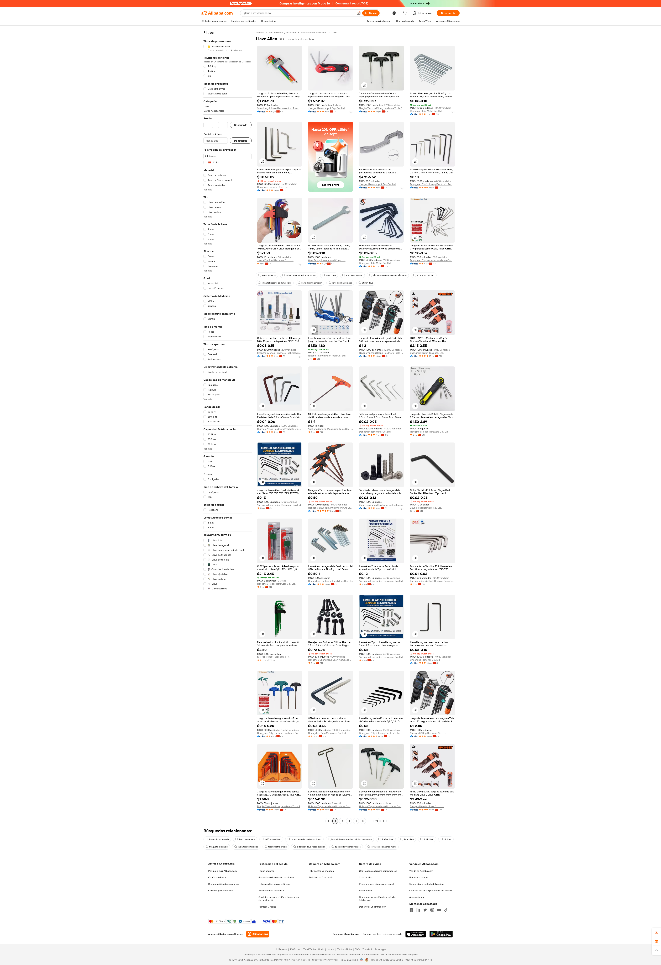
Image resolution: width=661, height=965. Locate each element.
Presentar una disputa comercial (376, 884)
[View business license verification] (361, 960)
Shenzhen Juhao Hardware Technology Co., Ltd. (279, 352)
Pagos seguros (266, 871)
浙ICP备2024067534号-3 (418, 959)
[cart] (405, 13)
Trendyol (367, 949)
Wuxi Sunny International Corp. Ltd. (326, 260)
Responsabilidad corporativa (223, 884)
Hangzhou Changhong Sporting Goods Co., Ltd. (330, 659)
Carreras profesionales (220, 890)
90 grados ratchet (425, 275)
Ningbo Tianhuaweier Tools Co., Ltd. (327, 355)
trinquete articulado (219, 839)
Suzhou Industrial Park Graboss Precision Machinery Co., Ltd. (432, 581)
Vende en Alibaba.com (421, 871)
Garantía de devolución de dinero (276, 877)
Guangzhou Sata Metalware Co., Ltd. (327, 733)
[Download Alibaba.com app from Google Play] (441, 934)
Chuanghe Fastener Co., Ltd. (272, 187)
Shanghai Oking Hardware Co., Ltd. (428, 733)
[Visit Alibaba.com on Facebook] (411, 910)
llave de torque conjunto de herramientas (351, 839)
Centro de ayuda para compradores (378, 871)
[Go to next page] (383, 821)
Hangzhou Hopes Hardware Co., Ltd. (429, 431)
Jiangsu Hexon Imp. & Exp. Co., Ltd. (326, 108)
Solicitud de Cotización (321, 877)
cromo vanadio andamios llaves (306, 839)
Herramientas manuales (313, 32)
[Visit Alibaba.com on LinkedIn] (418, 910)
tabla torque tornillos (248, 847)
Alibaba (260, 32)
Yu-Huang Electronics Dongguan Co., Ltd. (279, 505)
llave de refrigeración (311, 283)
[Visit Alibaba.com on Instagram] (432, 910)
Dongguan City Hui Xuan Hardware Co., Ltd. (432, 260)
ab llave (447, 839)
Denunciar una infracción (372, 906)
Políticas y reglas (267, 906)
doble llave (429, 839)
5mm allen (408, 839)
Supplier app (351, 934)
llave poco (331, 275)
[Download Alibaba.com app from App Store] (415, 934)
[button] (359, 13)
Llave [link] (334, 32)
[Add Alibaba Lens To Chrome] (257, 934)
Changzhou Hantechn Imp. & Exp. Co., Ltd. (330, 581)
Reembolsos (366, 890)
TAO (357, 949)
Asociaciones (416, 897)
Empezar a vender (418, 877)
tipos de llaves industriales (348, 847)
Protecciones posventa (271, 890)
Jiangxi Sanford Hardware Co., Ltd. (275, 260)
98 (376, 821)
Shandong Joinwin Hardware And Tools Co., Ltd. (279, 108)
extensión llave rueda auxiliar (311, 847)
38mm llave (367, 283)
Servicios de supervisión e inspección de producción (279, 899)
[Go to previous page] (328, 821)
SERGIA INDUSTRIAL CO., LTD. (273, 657)
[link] (656, 932)
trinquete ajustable (218, 847)
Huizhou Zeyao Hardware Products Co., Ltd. (279, 429)
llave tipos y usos (247, 839)
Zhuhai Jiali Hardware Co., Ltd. (426, 507)
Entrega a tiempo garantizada (274, 884)
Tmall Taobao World (313, 949)
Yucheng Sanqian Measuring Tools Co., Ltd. (330, 429)
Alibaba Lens (224, 934)
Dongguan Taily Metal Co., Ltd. (426, 111)
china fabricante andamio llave (276, 283)
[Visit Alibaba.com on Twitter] (425, 910)
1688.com (295, 949)
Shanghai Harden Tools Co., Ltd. (427, 352)
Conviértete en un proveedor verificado (430, 890)
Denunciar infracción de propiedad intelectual (377, 899)
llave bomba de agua (342, 283)
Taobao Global (344, 949)
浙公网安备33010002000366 (387, 959)
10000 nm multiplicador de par (301, 275)
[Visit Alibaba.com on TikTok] (446, 910)
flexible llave (388, 839)
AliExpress (281, 949)
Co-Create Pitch (217, 877)
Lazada (330, 949)
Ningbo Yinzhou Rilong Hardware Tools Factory (381, 108)
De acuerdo (240, 125)
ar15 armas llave (273, 839)
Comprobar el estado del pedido (426, 884)
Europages (380, 949)
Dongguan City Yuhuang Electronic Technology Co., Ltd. (432, 184)
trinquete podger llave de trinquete (390, 275)
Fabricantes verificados (321, 871)
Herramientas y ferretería (282, 32)
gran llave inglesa (354, 275)
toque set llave (268, 275)
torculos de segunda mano (383, 847)
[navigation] (227, 427)
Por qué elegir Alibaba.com (222, 871)
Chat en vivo (365, 877)
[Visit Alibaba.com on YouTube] (439, 910)
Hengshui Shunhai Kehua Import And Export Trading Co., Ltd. (330, 507)
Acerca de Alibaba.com (221, 863)
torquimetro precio (277, 847)
